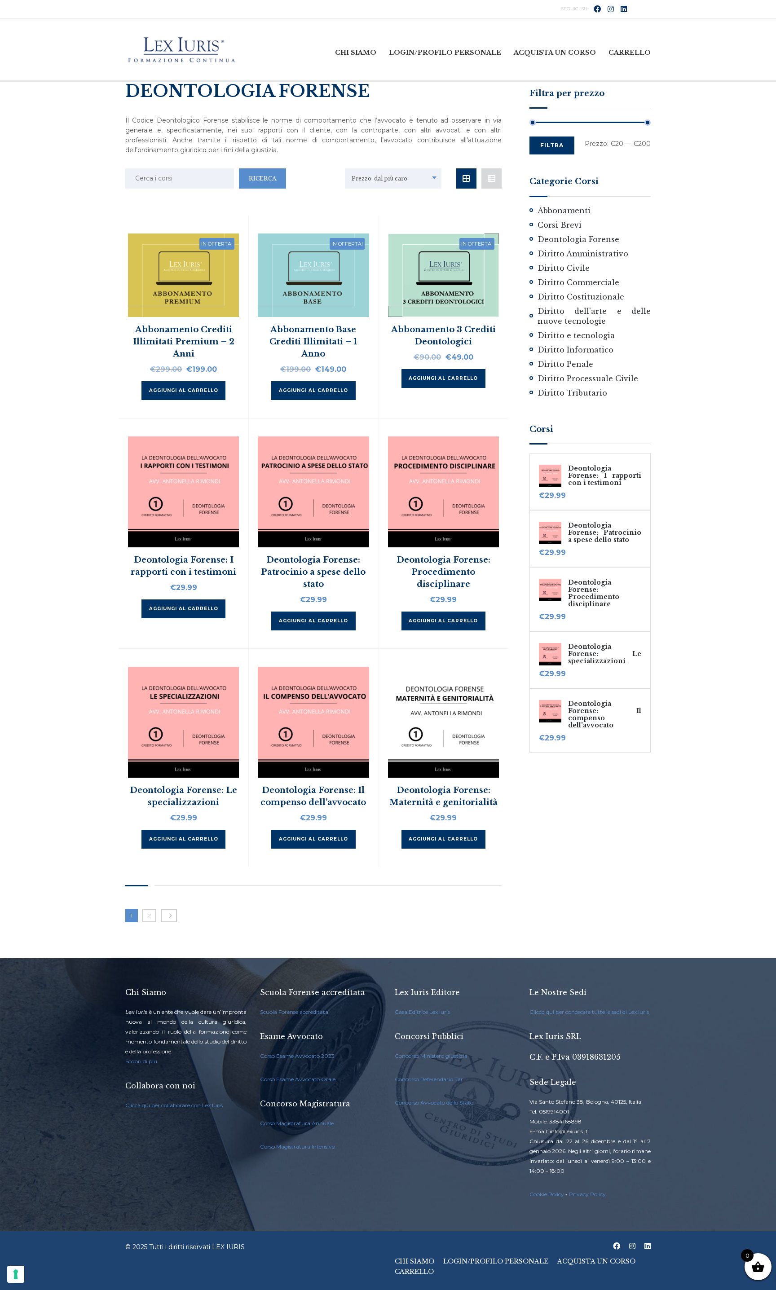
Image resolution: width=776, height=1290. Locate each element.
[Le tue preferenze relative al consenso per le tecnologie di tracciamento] (15, 1274)
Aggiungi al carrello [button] (183, 390)
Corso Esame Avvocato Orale (297, 1079)
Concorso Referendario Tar (429, 1079)
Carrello (629, 52)
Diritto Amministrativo (583, 253)
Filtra (552, 145)
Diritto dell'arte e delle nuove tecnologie (594, 316)
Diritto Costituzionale (581, 296)
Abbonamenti (564, 210)
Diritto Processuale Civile (588, 378)
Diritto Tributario (572, 392)
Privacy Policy (587, 1194)
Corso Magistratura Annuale (297, 1123)
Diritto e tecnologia (576, 335)
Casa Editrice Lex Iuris (422, 1011)
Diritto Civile (564, 268)
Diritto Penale (565, 364)
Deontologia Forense (578, 239)
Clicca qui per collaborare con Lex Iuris (174, 1105)
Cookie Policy (546, 1194)
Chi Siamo (355, 52)
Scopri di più (141, 1061)
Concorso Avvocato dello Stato (434, 1102)
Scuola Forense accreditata (294, 1011)
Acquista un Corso (555, 52)
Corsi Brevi (560, 224)
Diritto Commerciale (578, 282)
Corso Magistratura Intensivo (297, 1146)
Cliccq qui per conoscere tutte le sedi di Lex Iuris (589, 1011)
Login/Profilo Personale (445, 52)
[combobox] (393, 178)
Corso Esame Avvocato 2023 (297, 1055)
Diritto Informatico (575, 349)
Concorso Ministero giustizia (431, 1055)
